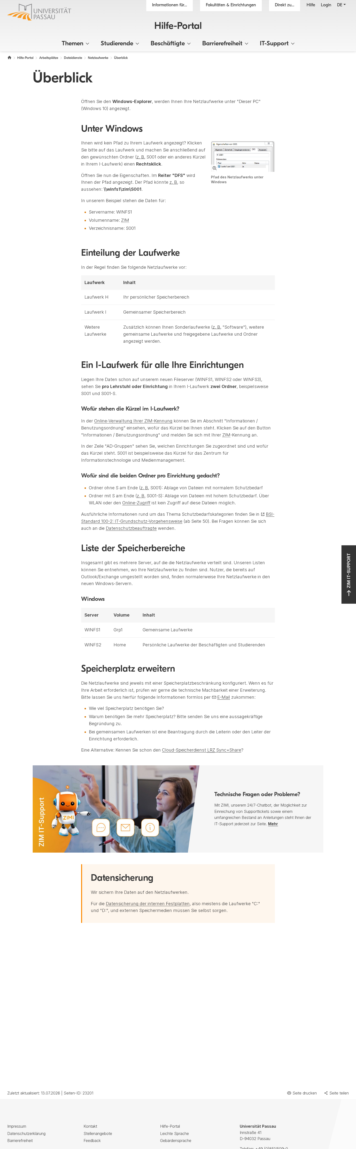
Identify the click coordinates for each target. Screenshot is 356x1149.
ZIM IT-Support (348, 570)
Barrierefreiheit (222, 43)
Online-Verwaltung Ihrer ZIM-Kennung (133, 420)
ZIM (125, 220)
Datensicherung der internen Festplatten (148, 903)
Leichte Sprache (174, 1133)
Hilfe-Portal (178, 26)
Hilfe (311, 5)
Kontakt (90, 1126)
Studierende (117, 43)
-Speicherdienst (201, 750)
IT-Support (274, 43)
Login (326, 5)
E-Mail (223, 697)
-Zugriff (136, 502)
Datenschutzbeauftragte (131, 528)
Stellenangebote (98, 1133)
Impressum (16, 1126)
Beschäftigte (168, 43)
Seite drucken (305, 1093)
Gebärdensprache (175, 1140)
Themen (72, 43)
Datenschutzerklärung (26, 1133)
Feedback (92, 1140)
